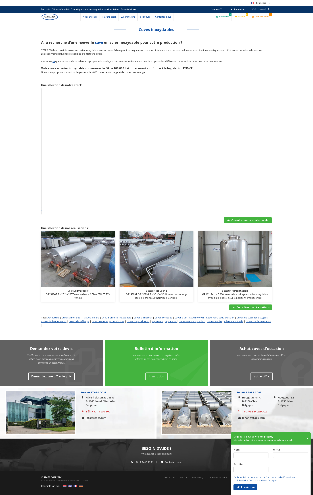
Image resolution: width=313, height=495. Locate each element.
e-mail (277, 449)
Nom (236, 449)
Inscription (248, 487)
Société (238, 464)
